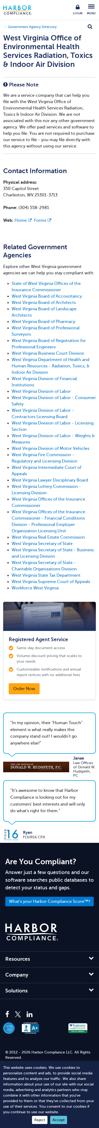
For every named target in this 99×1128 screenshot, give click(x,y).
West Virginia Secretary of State (42, 543)
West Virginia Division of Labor (41, 391)
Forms (40, 220)
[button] (54, 1028)
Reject (39, 1120)
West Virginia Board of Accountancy (47, 296)
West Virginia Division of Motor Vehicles (50, 448)
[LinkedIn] (29, 1015)
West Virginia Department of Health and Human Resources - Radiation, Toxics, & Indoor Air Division (50, 366)
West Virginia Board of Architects (44, 302)
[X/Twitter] (18, 1015)
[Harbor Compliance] (31, 932)
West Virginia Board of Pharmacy (43, 321)
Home (21, 220)
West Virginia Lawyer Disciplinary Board (50, 480)
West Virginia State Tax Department (46, 575)
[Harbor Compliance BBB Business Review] (33, 1028)
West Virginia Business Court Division (48, 353)
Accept (59, 1120)
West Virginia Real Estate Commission (48, 537)
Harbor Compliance (20, 10)
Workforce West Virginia (35, 588)
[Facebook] (8, 1015)
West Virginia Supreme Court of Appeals (51, 581)
